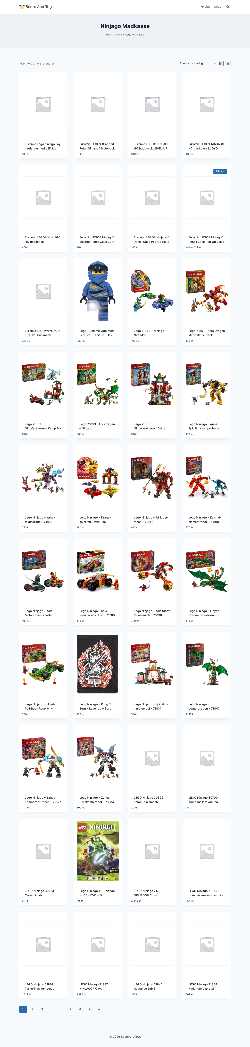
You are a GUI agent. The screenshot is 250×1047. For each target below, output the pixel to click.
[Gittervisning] (221, 63)
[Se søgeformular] (227, 7)
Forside (206, 6)
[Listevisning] (228, 63)
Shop (217, 6)
